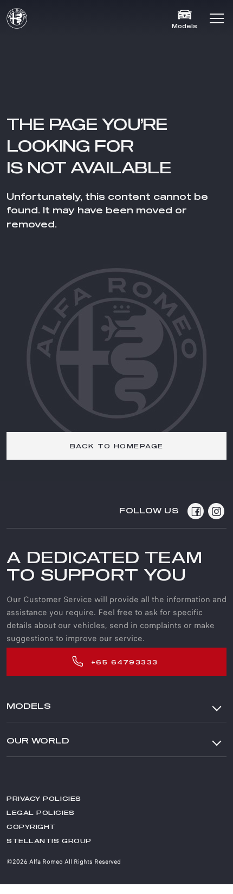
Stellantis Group (49, 841)
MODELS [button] (29, 706)
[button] (217, 18)
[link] (116, 446)
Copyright (31, 827)
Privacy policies (44, 799)
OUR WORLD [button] (38, 741)
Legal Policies (41, 813)
